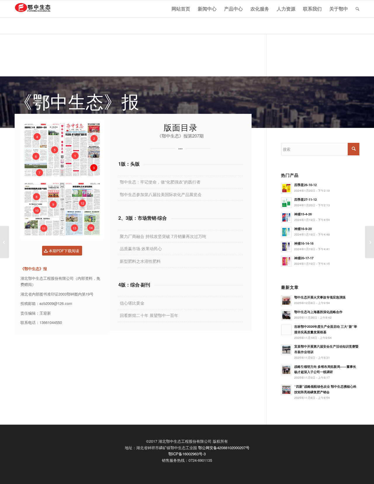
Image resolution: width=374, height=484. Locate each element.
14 (91, 227)
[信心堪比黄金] (4, 242)
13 (74, 228)
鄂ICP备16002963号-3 (187, 453)
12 (82, 203)
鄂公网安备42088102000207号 (224, 447)
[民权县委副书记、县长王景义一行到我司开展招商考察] (369, 242)
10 (37, 210)
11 (44, 228)
